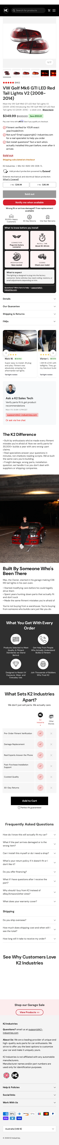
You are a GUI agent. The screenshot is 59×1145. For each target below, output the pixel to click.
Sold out (29, 194)
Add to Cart (29, 801)
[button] (49, 10)
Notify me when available (29, 202)
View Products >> (29, 1012)
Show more (48, 109)
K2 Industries (9, 166)
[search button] (13, 10)
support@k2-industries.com (22, 414)
